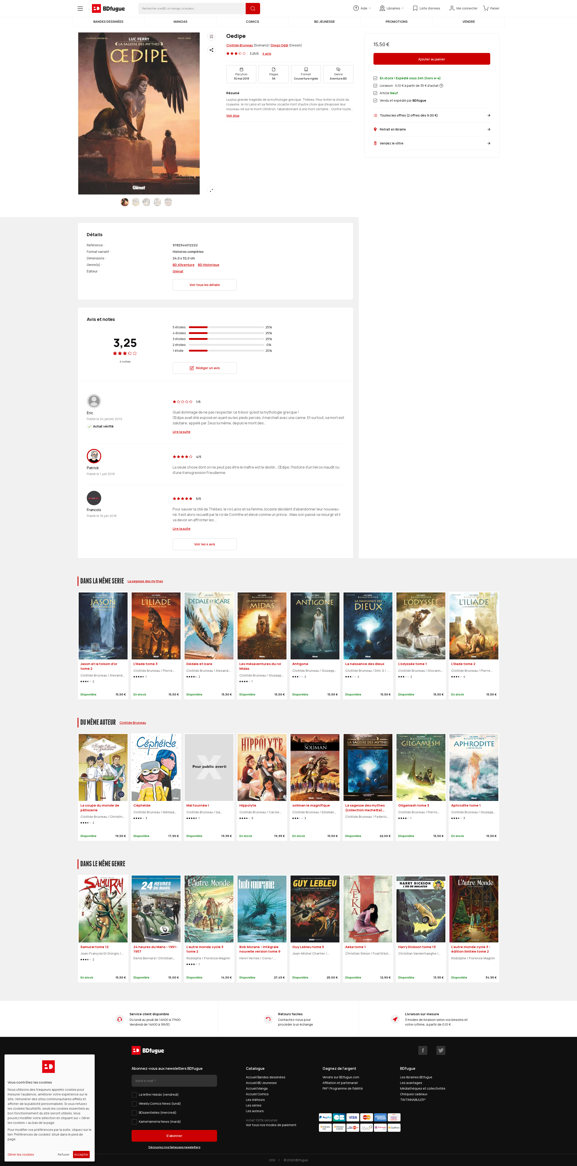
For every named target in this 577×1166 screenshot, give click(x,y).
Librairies (393, 8)
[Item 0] (125, 202)
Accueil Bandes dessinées (265, 1077)
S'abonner (174, 1136)
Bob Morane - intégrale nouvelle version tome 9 (259, 949)
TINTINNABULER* (413, 1099)
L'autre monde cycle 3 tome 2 (204, 949)
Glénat (178, 271)
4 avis (266, 53)
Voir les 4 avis (204, 544)
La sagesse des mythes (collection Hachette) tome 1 (365, 810)
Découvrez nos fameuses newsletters (174, 1147)
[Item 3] (157, 202)
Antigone (300, 663)
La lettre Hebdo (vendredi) (159, 1094)
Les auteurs (255, 1111)
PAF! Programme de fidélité (343, 1088)
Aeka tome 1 (355, 946)
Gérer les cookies (21, 1154)
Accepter (81, 1154)
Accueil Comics (257, 1094)
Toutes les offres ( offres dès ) (409, 115)
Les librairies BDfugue (416, 1077)
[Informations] (441, 85)
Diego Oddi (279, 45)
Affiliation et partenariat (340, 1083)
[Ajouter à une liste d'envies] (211, 36)
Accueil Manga (257, 1088)
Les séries (253, 1105)
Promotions (397, 21)
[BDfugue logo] (108, 8)
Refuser (64, 1154)
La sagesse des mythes (145, 581)
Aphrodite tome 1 (466, 805)
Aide (364, 8)
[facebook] (422, 1050)
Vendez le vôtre (391, 143)
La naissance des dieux (364, 663)
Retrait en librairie (393, 129)
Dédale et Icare (199, 663)
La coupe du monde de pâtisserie (99, 807)
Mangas (180, 21)
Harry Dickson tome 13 (417, 946)
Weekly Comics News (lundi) (160, 1103)
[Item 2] (146, 202)
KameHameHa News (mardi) (160, 1121)
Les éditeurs (255, 1099)
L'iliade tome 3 (145, 663)
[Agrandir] (211, 190)
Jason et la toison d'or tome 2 (98, 666)
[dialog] (50, 1107)
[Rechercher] (253, 8)
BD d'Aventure (184, 265)
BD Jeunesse (324, 21)
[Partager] (211, 50)
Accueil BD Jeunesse (261, 1083)
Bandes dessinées (108, 21)
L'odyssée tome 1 (412, 663)
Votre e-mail (144, 1081)
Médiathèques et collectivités (422, 1088)
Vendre (469, 21)
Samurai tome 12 (94, 946)
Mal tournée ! (197, 805)
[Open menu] (80, 8)
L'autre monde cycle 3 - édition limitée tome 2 (470, 949)
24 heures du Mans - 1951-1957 (155, 949)
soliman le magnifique (311, 805)
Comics (252, 21)
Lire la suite (181, 432)
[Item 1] (136, 202)
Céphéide (142, 805)
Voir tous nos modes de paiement (271, 1125)
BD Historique (208, 265)
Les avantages (411, 1083)
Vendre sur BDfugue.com (341, 1077)
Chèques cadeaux (413, 1094)
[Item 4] (168, 202)
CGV (272, 1160)
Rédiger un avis (208, 368)
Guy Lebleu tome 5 (308, 946)
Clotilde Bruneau (239, 45)
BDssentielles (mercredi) (157, 1112)
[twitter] (440, 1050)
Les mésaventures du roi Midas (260, 666)
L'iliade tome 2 (463, 663)
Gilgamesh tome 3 (413, 805)
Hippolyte (247, 805)
